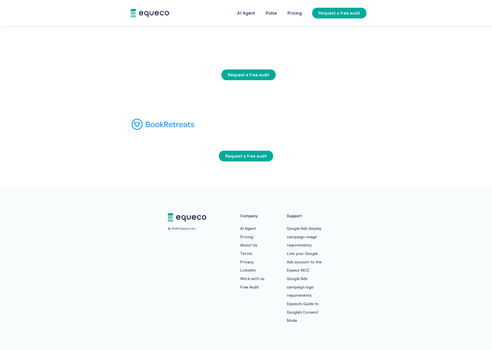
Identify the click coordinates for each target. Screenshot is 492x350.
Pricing (246, 236)
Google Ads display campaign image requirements (304, 237)
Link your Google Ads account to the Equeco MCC (304, 262)
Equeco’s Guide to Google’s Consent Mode (303, 312)
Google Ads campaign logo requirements (300, 287)
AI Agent (248, 228)
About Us (248, 245)
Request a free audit (339, 13)
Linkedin (248, 270)
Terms (246, 253)
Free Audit (249, 287)
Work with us (252, 278)
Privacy (247, 261)
